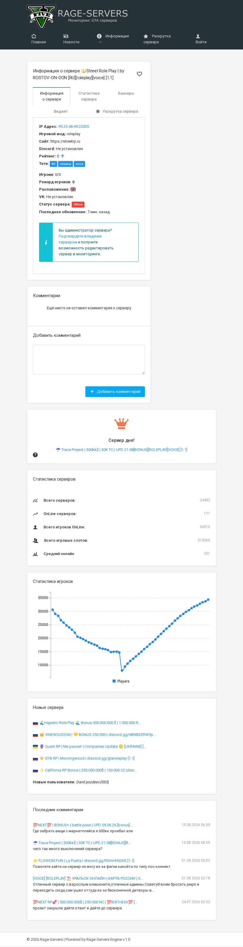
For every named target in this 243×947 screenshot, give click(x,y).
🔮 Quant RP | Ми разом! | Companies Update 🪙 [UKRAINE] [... (92, 746)
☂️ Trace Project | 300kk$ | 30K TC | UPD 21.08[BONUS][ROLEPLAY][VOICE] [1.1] (121, 449)
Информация (117, 36)
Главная (38, 42)
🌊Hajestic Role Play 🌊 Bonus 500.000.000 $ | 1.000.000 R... (90, 722)
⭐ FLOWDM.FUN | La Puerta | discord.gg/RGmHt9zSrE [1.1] (83, 860)
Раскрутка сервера (157, 39)
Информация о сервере (51, 96)
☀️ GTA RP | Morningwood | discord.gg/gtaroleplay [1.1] (87, 758)
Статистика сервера (89, 96)
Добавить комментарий (118, 391)
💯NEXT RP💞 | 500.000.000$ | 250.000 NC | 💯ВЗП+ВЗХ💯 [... (85, 902)
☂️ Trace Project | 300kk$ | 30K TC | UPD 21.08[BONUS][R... (82, 843)
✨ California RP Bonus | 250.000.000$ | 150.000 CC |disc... (88, 770)
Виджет (61, 111)
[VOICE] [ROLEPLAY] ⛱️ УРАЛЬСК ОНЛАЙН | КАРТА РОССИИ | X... (88, 878)
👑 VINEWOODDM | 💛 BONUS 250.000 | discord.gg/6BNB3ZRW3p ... (98, 734)
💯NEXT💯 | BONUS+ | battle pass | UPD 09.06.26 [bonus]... (82, 825)
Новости (71, 42)
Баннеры (126, 93)
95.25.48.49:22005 (73, 126)
